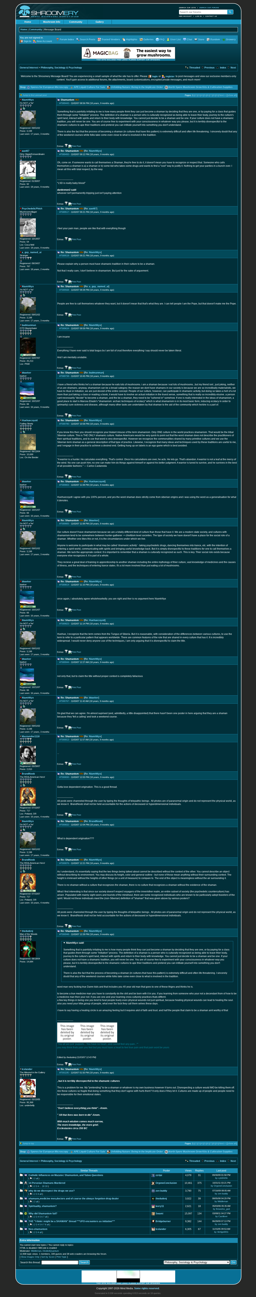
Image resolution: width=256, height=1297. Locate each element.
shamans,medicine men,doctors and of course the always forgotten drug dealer (74, 1198)
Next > (222, 95)
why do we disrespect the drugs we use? (52, 1190)
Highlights (131, 39)
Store (201, 39)
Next (233, 67)
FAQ (162, 39)
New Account (185, 16)
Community (75, 22)
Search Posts (87, 39)
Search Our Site (187, 7)
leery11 (160, 1206)
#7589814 (64, 585)
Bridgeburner (163, 1221)
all (37, 1178)
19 (46, 1186)
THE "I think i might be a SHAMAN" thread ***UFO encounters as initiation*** (72, 1221)
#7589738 (64, 376)
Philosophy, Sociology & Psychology (61, 67)
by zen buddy (221, 1193)
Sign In (27, 41)
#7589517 (64, 212)
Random (215, 39)
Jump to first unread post (35, 95)
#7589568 (64, 290)
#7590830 (64, 777)
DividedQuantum (51, 1251)
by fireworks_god (221, 1209)
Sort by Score (48, 1257)
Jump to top (28, 1143)
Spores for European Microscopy (49, 87)
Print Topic (61, 1257)
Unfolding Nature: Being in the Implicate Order (137, 87)
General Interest (29, 67)
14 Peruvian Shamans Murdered (47, 1183)
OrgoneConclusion (166, 1183)
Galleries (148, 39)
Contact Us (211, 16)
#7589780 (64, 424)
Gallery (100, 22)
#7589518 (64, 255)
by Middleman (221, 1201)
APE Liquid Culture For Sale (89, 87)
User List (175, 39)
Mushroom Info (51, 22)
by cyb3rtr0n (221, 1178)
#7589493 (64, 154)
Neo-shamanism (38, 1229)
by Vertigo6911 (221, 1232)
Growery (231, 39)
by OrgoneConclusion (221, 1186)
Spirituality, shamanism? (43, 1206)
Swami (159, 1213)
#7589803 (64, 485)
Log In (198, 16)
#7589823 (64, 623)
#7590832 (64, 824)
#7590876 (64, 863)
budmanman (96, 372)
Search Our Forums (209, 7)
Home (27, 22)
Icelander (161, 1229)
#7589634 (64, 328)
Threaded (194, 67)
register (170, 76)
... (40, 1186)
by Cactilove (221, 1216)
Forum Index (67, 39)
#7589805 (64, 523)
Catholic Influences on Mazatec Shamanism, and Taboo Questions (66, 1175)
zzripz (159, 1175)
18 (43, 1186)
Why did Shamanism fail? (43, 1213)
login (155, 76)
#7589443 (64, 103)
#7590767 (64, 701)
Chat (189, 39)
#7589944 (64, 662)
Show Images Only (30, 1257)
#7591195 (64, 1072)
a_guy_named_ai (99, 286)
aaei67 (93, 208)
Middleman (36, 1251)
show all (232, 95)
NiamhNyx (95, 151)
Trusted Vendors (110, 39)
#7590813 (64, 739)
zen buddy (161, 1190)
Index (222, 67)
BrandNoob (95, 821)
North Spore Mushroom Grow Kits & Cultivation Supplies (201, 87)
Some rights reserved (146, 1288)
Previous (209, 67)
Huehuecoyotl (97, 481)
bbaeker (93, 520)
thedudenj (161, 1198)
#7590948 (64, 934)
